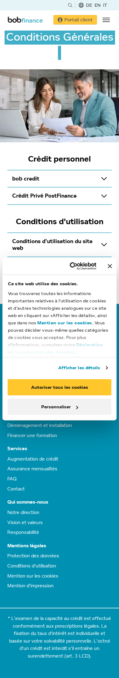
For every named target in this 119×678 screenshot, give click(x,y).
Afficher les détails (79, 367)
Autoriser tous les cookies (59, 387)
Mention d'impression (30, 585)
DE (89, 5)
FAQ (11, 478)
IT (105, 5)
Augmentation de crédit (32, 458)
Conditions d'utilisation (31, 565)
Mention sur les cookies (64, 322)
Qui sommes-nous (27, 502)
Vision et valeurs (25, 522)
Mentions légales (26, 546)
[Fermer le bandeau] (110, 266)
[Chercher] (70, 5)
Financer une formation (32, 435)
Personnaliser (56, 407)
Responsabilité (23, 532)
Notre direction (23, 512)
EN (98, 5)
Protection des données (33, 555)
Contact (16, 488)
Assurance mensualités (32, 468)
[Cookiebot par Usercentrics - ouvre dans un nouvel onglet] (72, 266)
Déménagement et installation (39, 425)
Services (17, 448)
